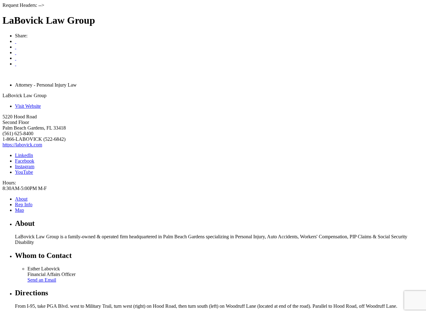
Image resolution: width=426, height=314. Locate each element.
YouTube (24, 172)
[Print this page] (15, 41)
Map (19, 210)
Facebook (24, 161)
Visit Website (28, 106)
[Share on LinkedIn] (15, 63)
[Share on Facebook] (15, 52)
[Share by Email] (15, 47)
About (21, 199)
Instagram (24, 166)
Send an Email (41, 280)
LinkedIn (24, 155)
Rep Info (23, 204)
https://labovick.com (22, 144)
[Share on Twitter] (15, 58)
